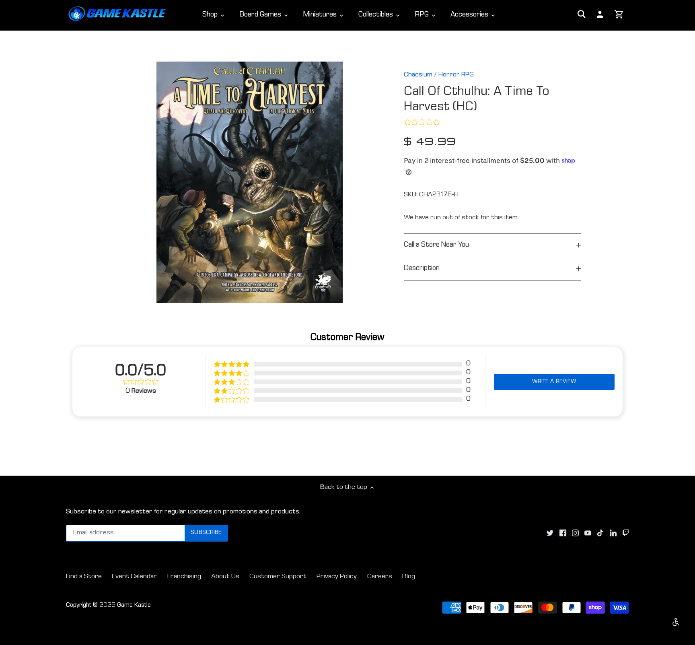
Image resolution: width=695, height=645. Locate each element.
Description (422, 268)
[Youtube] (587, 533)
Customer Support (277, 576)
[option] (249, 182)
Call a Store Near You (436, 245)
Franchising (184, 576)
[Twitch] (625, 533)
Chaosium (418, 75)
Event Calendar (134, 576)
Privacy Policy (337, 576)
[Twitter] (550, 533)
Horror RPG (456, 75)
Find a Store (84, 576)
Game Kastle (134, 605)
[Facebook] (562, 533)
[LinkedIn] (613, 533)
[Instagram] (575, 533)
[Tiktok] (600, 533)
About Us (225, 576)
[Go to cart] (619, 15)
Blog (408, 576)
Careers (379, 576)
